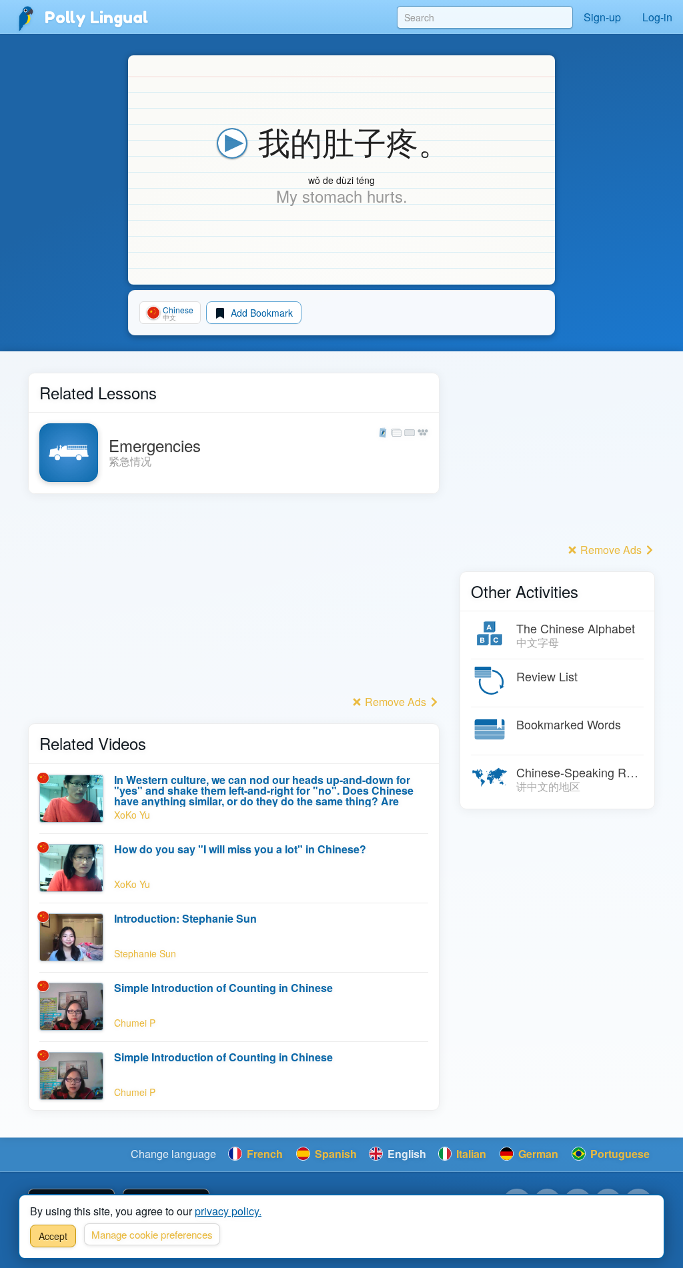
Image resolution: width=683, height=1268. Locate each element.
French (263, 1153)
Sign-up (602, 17)
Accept (53, 1236)
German (537, 1153)
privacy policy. (228, 1211)
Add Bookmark (260, 312)
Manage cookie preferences (152, 1234)
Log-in (657, 17)
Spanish (334, 1153)
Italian (470, 1153)
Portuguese (619, 1153)
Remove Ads (395, 701)
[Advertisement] (234, 598)
